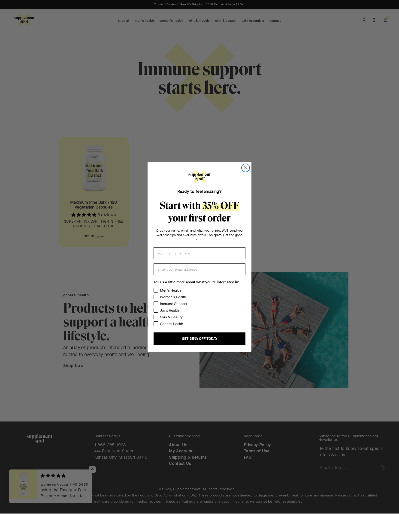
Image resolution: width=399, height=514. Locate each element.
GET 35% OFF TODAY (199, 338)
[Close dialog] (246, 168)
